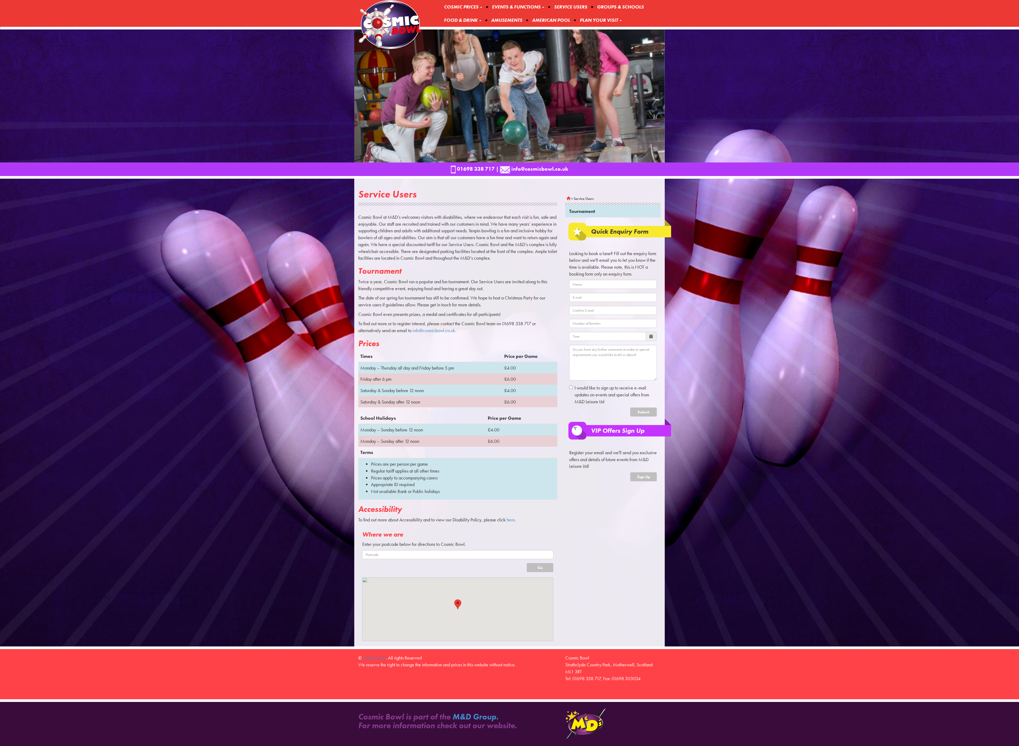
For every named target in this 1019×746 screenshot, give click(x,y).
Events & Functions (517, 7)
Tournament (582, 211)
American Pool (551, 20)
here (511, 520)
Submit (643, 412)
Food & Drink (461, 20)
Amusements (506, 20)
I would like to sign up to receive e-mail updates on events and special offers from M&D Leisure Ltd (612, 394)
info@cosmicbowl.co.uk (434, 330)
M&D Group (374, 658)
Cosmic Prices (462, 7)
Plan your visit (599, 20)
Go (540, 567)
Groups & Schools (620, 7)
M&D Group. (475, 717)
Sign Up (643, 476)
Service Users (570, 7)
